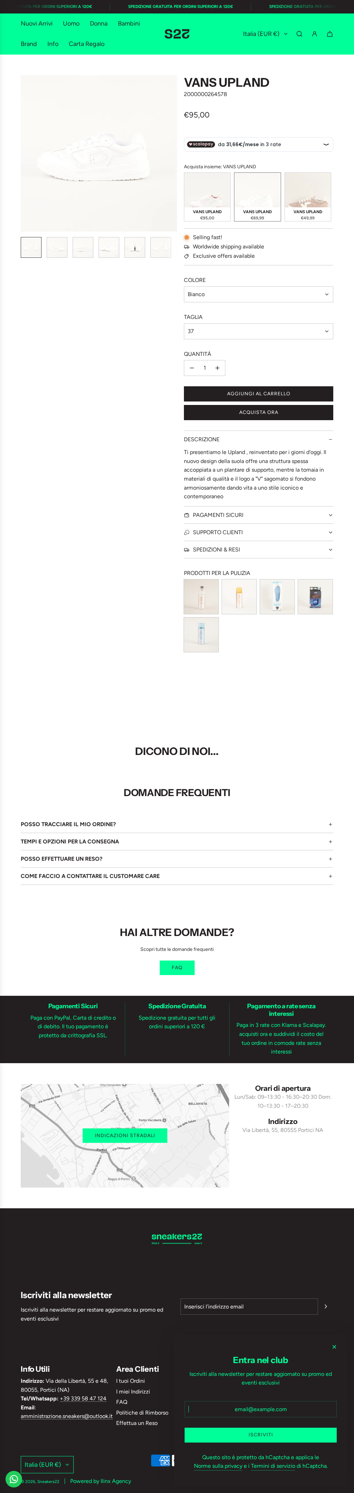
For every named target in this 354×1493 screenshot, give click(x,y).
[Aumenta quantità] (217, 368)
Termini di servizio (273, 1466)
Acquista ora (258, 412)
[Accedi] (314, 33)
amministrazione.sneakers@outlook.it (67, 1416)
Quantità (197, 354)
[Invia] (325, 1306)
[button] (26, 153)
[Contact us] (14, 1479)
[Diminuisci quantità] (191, 368)
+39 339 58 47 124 (83, 1398)
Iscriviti (261, 1435)
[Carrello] (329, 33)
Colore (195, 280)
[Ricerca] (299, 33)
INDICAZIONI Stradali (125, 1135)
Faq (177, 968)
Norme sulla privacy (218, 1466)
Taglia (193, 317)
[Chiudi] (334, 1346)
